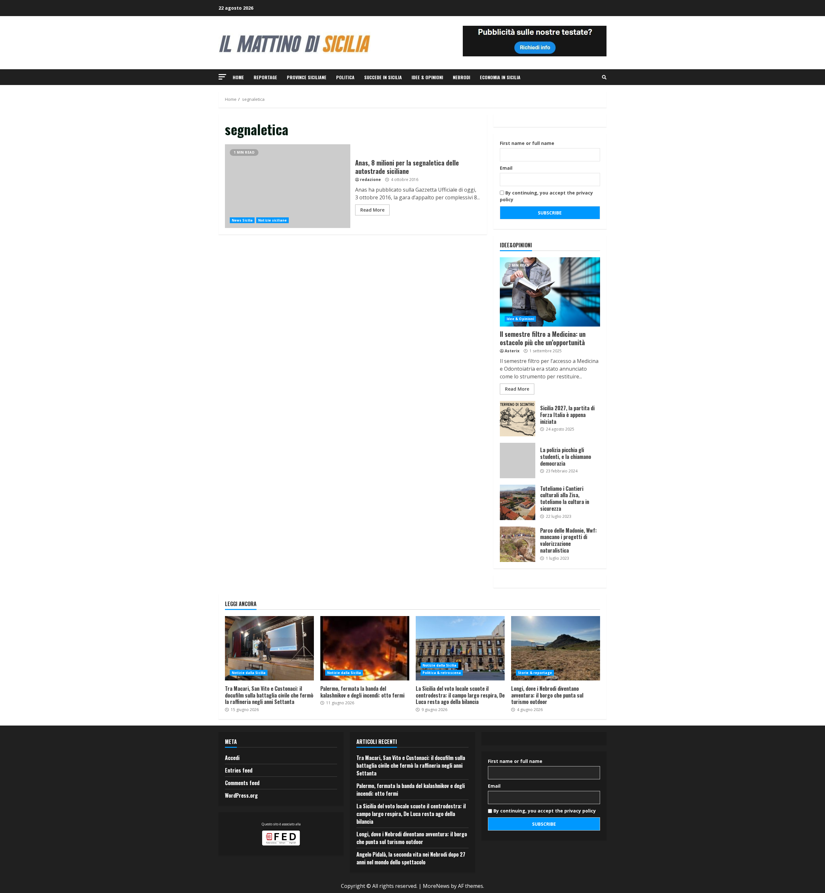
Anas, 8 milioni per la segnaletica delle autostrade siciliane (287, 186)
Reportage (265, 77)
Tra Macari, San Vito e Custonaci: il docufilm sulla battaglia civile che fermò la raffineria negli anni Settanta (269, 648)
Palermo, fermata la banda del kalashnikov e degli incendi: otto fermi (364, 648)
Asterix (512, 351)
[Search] (604, 77)
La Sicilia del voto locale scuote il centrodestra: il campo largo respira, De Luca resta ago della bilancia (460, 648)
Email (506, 168)
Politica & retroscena (441, 672)
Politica (345, 77)
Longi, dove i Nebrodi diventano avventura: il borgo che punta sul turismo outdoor (555, 648)
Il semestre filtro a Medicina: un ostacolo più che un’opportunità (550, 292)
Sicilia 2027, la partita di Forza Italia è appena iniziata (517, 418)
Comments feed (242, 783)
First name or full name (527, 143)
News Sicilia (242, 220)
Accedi (232, 758)
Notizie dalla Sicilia (249, 672)
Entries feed (238, 770)
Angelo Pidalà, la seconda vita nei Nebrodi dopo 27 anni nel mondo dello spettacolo (410, 858)
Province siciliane (306, 77)
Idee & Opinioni (427, 77)
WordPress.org (241, 795)
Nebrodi (461, 77)
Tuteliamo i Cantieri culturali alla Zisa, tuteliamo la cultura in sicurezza (517, 502)
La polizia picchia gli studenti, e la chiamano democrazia (517, 460)
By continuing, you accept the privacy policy (546, 196)
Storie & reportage (535, 672)
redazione (370, 179)
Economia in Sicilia (500, 77)
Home (238, 77)
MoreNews (436, 885)
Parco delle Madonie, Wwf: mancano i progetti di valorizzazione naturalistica (517, 544)
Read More (372, 210)
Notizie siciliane (272, 220)
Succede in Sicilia (383, 77)
